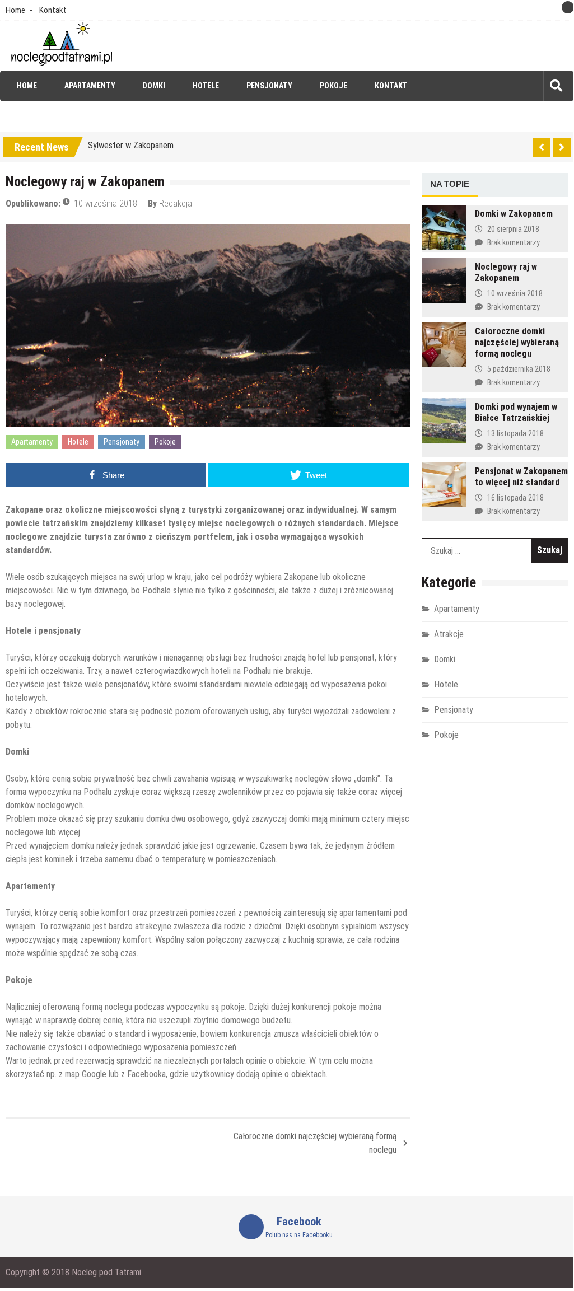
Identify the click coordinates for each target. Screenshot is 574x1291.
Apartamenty (89, 85)
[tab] (450, 185)
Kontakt (53, 10)
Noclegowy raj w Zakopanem (506, 272)
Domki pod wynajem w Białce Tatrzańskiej (516, 412)
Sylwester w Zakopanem (131, 145)
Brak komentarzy (513, 242)
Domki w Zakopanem (514, 213)
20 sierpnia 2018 (513, 228)
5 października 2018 (518, 368)
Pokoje (333, 85)
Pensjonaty (269, 85)
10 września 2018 (105, 203)
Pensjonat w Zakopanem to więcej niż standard (521, 477)
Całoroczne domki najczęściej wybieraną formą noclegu (315, 1143)
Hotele (206, 85)
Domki (154, 85)
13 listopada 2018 (515, 433)
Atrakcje (449, 634)
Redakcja (175, 203)
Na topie (449, 184)
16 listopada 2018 (515, 497)
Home (15, 10)
